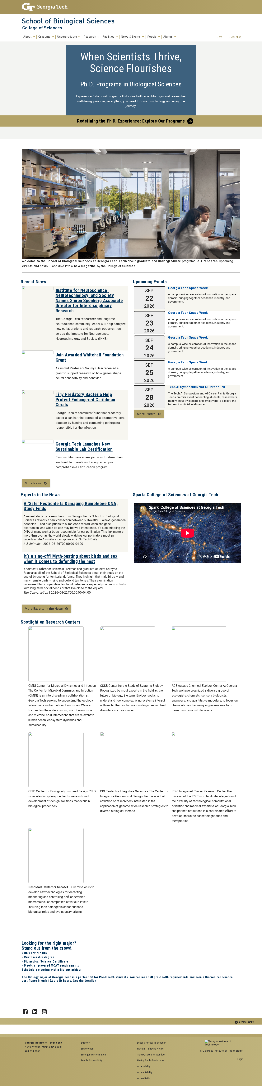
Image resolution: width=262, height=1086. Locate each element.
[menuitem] (160, 1043)
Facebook (26, 1011)
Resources (246, 1022)
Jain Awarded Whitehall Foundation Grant (90, 357)
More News (33, 483)
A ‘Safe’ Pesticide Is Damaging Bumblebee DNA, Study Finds (71, 506)
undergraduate (169, 261)
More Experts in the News (44, 609)
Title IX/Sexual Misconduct (151, 1054)
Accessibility (143, 1066)
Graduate (45, 37)
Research (90, 37)
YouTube (45, 1011)
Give (219, 37)
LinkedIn (36, 1011)
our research (207, 261)
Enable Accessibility (91, 1060)
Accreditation (144, 1078)
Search (234, 37)
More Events (146, 414)
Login (240, 1058)
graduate (144, 261)
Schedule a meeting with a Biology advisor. (52, 970)
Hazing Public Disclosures (150, 1060)
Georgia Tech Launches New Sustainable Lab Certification (84, 446)
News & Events (131, 37)
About (27, 37)
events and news (35, 266)
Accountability (144, 1072)
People (152, 37)
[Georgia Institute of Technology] (47, 7)
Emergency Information (93, 1054)
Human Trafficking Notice (150, 1048)
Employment (87, 1048)
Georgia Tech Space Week (188, 288)
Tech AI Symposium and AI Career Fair (196, 387)
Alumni (168, 37)
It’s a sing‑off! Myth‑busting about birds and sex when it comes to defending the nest (70, 558)
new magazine (85, 266)
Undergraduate (67, 37)
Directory (86, 1042)
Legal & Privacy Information (151, 1042)
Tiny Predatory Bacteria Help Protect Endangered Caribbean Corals (85, 399)
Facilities (109, 37)
